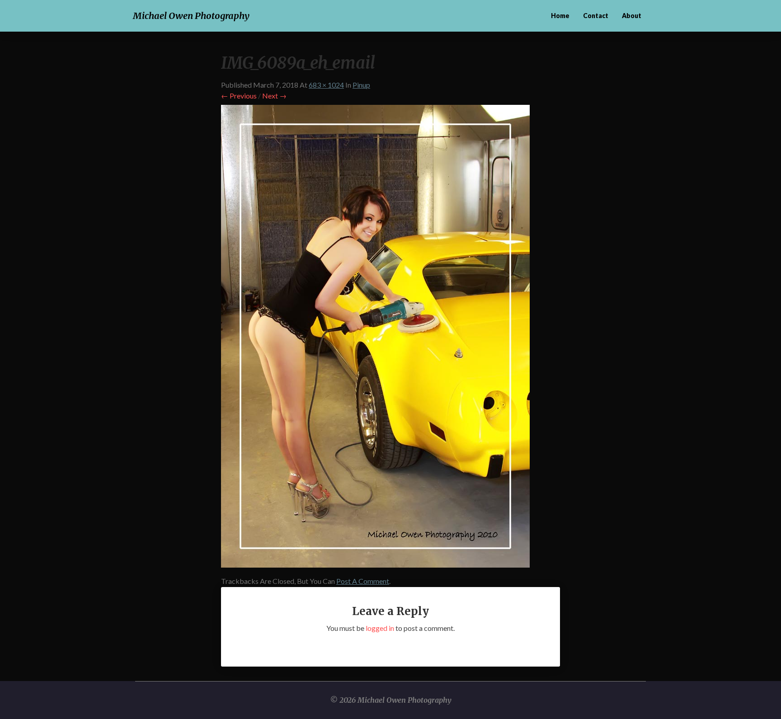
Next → (274, 95)
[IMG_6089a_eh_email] (375, 338)
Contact (595, 15)
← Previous (239, 95)
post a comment (362, 581)
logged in (380, 628)
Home (560, 15)
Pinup (361, 84)
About (631, 15)
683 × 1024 (326, 84)
